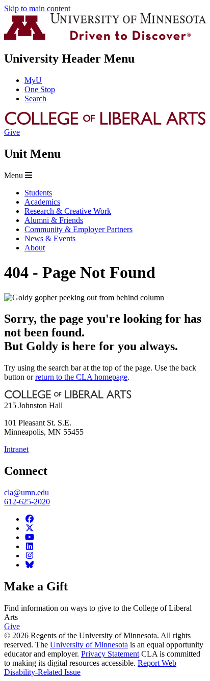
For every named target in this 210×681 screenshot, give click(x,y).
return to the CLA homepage (81, 377)
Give (12, 132)
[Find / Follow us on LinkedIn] (29, 546)
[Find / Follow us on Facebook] (29, 519)
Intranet (16, 449)
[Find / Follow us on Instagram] (29, 555)
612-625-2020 (27, 501)
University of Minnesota (89, 644)
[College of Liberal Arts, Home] (105, 123)
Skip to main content (37, 8)
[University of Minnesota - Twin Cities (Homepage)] (105, 37)
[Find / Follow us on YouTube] (29, 537)
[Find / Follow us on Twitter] (29, 528)
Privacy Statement (110, 653)
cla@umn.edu (26, 492)
